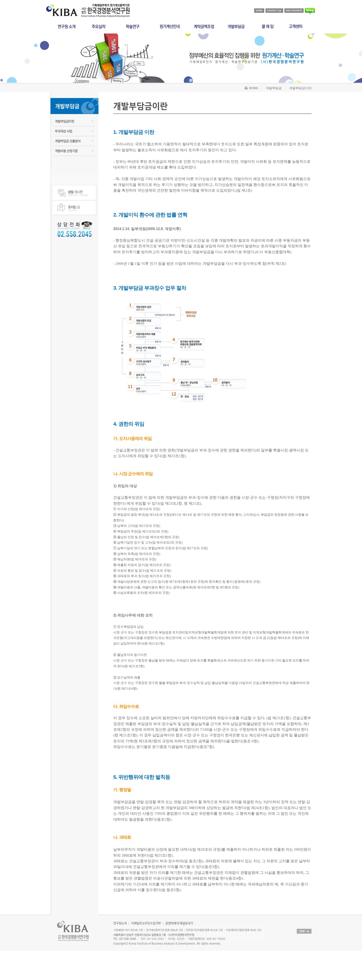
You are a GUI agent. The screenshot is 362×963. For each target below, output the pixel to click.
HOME (252, 88)
